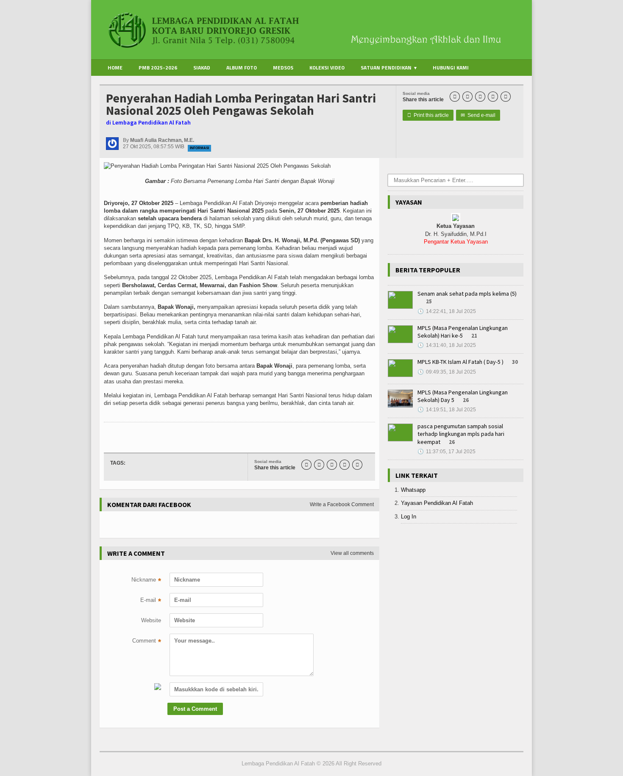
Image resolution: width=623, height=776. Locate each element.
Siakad (201, 68)
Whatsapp (413, 490)
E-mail (150, 601)
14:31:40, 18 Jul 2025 (446, 345)
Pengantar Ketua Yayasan (456, 241)
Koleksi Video (327, 68)
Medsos (283, 68)
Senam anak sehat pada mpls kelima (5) (467, 293)
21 (474, 336)
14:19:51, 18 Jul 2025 (446, 410)
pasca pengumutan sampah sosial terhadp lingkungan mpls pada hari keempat (460, 433)
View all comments (352, 553)
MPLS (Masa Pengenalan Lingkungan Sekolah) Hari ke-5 (462, 331)
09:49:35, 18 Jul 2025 (446, 372)
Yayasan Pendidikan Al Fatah (437, 503)
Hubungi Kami (451, 68)
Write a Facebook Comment (342, 504)
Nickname (146, 580)
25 (429, 301)
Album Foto (241, 68)
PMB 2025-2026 (158, 68)
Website (151, 620)
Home (115, 68)
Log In (408, 516)
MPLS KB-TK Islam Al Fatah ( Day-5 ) (460, 362)
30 (515, 362)
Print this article (428, 115)
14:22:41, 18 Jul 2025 (446, 311)
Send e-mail (478, 115)
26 (466, 400)
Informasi (199, 148)
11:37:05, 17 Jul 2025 (446, 452)
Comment (146, 641)
